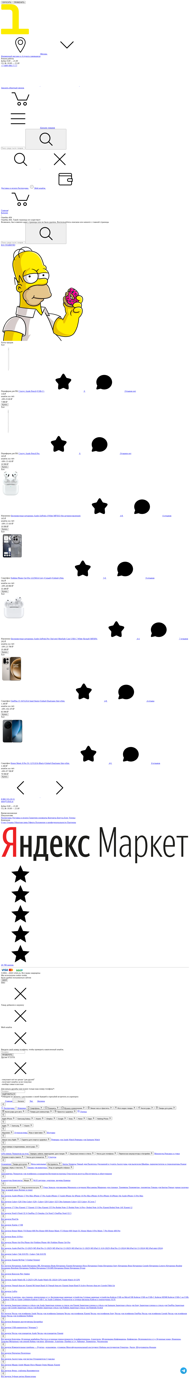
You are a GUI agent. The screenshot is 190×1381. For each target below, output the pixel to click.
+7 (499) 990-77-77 (9, 65)
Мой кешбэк (40, 188)
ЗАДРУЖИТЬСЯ (8, 1094)
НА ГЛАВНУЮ (8, 245)
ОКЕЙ (4, 980)
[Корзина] (20, 208)
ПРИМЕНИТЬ (19, 2)
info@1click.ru (7, 801)
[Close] (20, 1003)
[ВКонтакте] (60, 85)
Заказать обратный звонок (12, 88)
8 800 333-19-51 (8, 799)
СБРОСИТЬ (6, 2)
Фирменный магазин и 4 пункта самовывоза (20, 56)
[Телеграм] (20, 85)
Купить (4, 405)
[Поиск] (45, 139)
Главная (4, 210)
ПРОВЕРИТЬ (7, 1055)
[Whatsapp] (99, 85)
